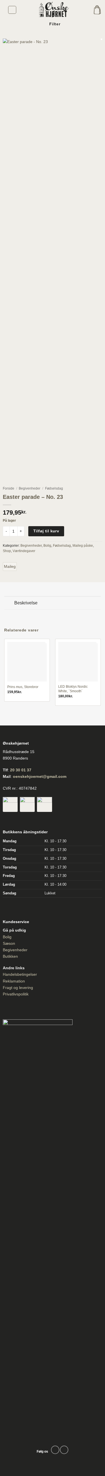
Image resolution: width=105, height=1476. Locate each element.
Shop (7, 551)
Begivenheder (29, 488)
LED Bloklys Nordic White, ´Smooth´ (73, 689)
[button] (12, 10)
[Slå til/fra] (9, 603)
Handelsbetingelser (20, 974)
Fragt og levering (18, 987)
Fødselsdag (54, 488)
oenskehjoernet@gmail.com (39, 776)
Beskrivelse (26, 602)
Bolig (47, 545)
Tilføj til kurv (46, 531)
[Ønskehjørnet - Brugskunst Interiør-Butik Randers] (53, 10)
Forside (8, 488)
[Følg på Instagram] (64, 1450)
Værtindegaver (24, 551)
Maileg (10, 566)
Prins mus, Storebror (22, 687)
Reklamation (14, 981)
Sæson (9, 943)
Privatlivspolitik (16, 994)
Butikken (10, 956)
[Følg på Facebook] (55, 1450)
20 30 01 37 (20, 770)
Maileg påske (83, 545)
